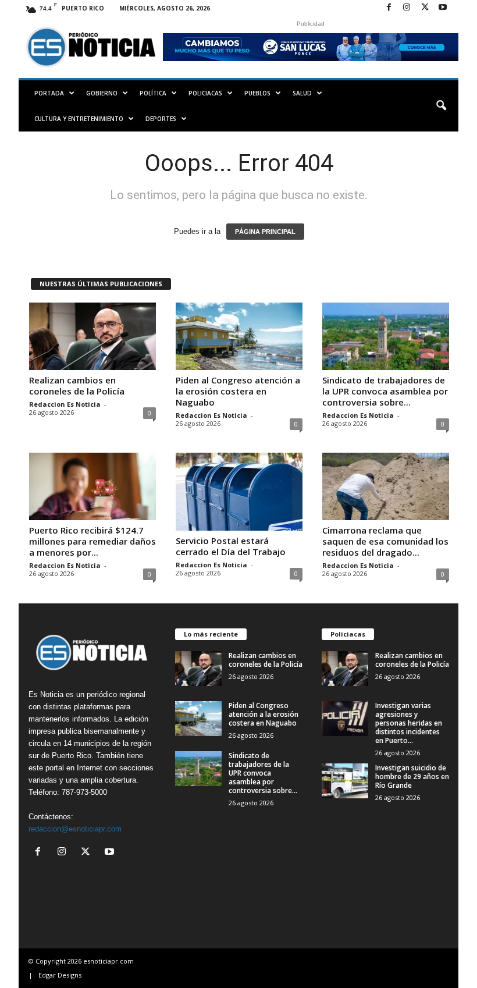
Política (153, 93)
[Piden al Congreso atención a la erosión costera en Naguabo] (239, 336)
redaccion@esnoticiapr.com (75, 828)
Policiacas (205, 93)
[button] (441, 106)
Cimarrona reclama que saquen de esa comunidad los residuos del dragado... (385, 541)
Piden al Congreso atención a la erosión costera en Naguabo (238, 391)
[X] (425, 8)
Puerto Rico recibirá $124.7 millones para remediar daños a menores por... (92, 541)
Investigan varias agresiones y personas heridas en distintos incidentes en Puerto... (408, 723)
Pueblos (257, 93)
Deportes (160, 119)
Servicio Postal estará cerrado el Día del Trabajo (231, 546)
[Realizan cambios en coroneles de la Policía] (92, 336)
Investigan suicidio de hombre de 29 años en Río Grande (412, 776)
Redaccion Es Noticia (65, 404)
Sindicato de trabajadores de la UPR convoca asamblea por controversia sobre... (385, 391)
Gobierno (102, 93)
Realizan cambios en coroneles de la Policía (76, 385)
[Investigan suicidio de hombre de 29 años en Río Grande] (345, 780)
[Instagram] (407, 8)
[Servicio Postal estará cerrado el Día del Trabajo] (239, 492)
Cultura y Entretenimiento (78, 119)
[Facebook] (389, 8)
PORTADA (49, 93)
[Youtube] (443, 8)
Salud (302, 93)
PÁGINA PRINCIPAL (265, 231)
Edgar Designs (59, 975)
